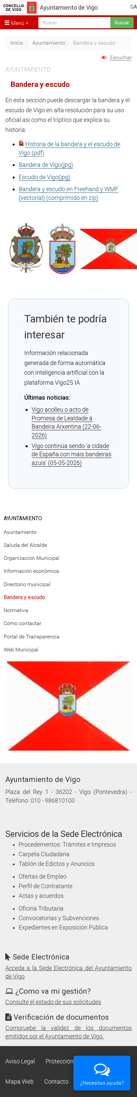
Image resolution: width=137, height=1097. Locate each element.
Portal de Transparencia (32, 636)
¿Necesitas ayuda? (102, 1083)
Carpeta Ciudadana (44, 854)
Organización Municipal (32, 558)
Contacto (56, 1081)
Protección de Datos (72, 1061)
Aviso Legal (20, 1061)
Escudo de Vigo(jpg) (44, 177)
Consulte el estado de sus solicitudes (53, 1002)
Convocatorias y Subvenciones (59, 918)
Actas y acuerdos (41, 896)
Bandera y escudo (24, 597)
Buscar (122, 22)
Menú (17, 23)
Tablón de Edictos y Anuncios (57, 864)
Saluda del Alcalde (25, 545)
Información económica (31, 571)
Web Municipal (21, 649)
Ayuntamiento (48, 43)
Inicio (16, 43)
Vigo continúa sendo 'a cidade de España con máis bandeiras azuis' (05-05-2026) (71, 454)
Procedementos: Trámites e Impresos (67, 844)
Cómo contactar (22, 623)
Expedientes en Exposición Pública (63, 927)
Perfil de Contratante (45, 886)
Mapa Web (19, 1081)
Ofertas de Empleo (43, 876)
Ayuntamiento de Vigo (69, 8)
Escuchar (121, 57)
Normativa (16, 610)
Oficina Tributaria (41, 908)
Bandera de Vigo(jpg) (46, 164)
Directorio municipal (27, 584)
